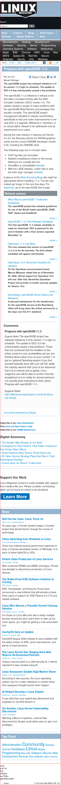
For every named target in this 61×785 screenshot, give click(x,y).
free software (36, 756)
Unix (31, 59)
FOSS (4, 522)
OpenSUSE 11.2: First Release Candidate (30, 221)
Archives (6, 36)
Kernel (14, 612)
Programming (11, 752)
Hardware (18, 749)
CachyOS (13, 635)
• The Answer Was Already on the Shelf (21, 442)
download (9, 187)
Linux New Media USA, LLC (50, 783)
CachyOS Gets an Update (18, 632)
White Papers (47, 32)
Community (33, 744)
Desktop (4, 675)
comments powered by (20, 412)
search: (3, 21)
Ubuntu (21, 59)
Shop (42, 36)
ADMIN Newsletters (26, 429)
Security (20, 658)
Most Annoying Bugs (32, 177)
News (4, 32)
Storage (15, 562)
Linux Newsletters (25, 422)
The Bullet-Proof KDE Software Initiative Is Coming (28, 580)
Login (57, 62)
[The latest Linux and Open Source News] (50, 62)
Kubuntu (9, 585)
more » (53, 218)
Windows (43, 59)
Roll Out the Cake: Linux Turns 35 (22, 519)
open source (50, 756)
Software (32, 48)
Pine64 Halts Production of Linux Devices (27, 559)
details (40, 165)
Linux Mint (21, 612)
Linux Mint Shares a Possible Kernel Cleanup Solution (29, 607)
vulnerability (22, 695)
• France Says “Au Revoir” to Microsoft (20, 463)
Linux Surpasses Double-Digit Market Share (29, 671)
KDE (3, 585)
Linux (9, 522)
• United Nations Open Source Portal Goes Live (25, 452)
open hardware (7, 562)
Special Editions (25, 36)
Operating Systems (13, 48)
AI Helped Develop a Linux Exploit (23, 692)
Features (17, 32)
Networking (47, 48)
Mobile (41, 749)
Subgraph (8, 59)
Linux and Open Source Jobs (18, 426)
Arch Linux (5, 635)
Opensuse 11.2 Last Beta (21, 243)
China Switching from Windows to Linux (26, 539)
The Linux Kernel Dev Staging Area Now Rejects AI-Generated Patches (26, 653)
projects (15, 585)
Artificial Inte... (6, 658)
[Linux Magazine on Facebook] (44, 62)
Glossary (6, 783)
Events (6, 749)
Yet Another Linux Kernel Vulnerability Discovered (25, 710)
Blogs (31, 32)
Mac (56, 52)
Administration (6, 612)
